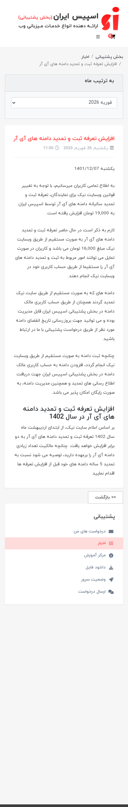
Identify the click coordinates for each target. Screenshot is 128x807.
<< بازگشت (105, 497)
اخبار (85, 57)
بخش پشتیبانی (109, 57)
